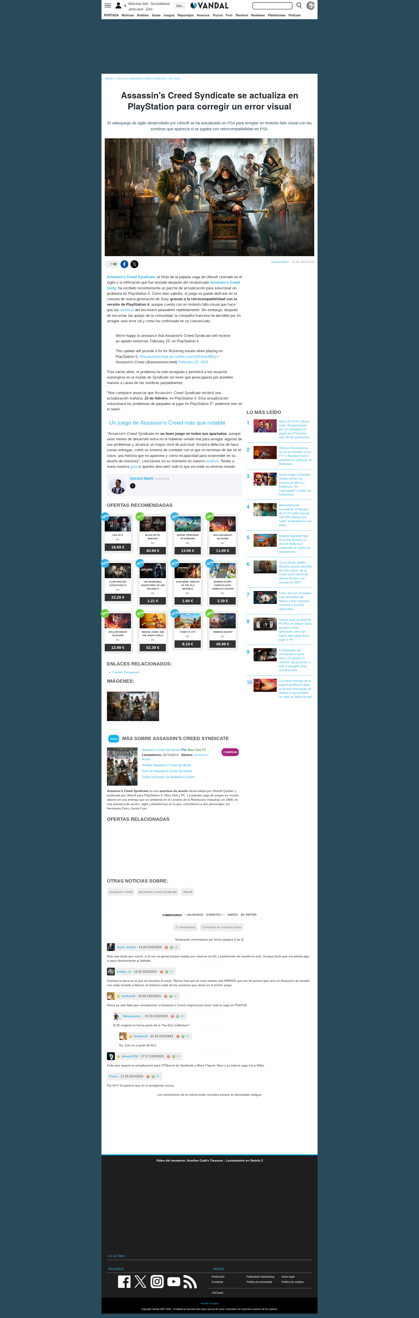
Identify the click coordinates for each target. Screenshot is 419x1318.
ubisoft (187, 888)
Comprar (230, 748)
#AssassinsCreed (153, 353)
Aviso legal (288, 1273)
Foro (229, 15)
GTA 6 (149, 8)
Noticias (128, 15)
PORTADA (111, 15)
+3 (170, 968)
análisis (212, 457)
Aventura (200, 751)
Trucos (218, 15)
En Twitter (249, 911)
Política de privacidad (259, 1278)
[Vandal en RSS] (190, 1277)
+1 (187, 1032)
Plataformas (277, 15)
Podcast (294, 15)
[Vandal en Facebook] (124, 1277)
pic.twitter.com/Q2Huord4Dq (192, 353)
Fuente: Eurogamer (125, 668)
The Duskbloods (160, 3)
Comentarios (172, 911)
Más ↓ (179, 5)
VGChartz (217, 1289)
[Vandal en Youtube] (174, 1277)
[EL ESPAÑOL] (310, 5)
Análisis (143, 15)
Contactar (217, 1278)
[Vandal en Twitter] (141, 1277)
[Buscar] (299, 5)
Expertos (213, 911)
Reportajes (186, 15)
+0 (175, 943)
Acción (146, 755)
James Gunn (135, 8)
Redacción (218, 1273)
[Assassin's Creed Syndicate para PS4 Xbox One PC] (122, 762)
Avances (203, 15)
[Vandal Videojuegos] (209, 5)
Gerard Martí (280, 262)
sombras (127, 310)
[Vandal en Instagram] (157, 1277)
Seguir (113, 735)
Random (242, 15)
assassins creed (120, 888)
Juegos (169, 15)
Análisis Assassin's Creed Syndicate (166, 761)
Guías (156, 15)
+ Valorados (194, 911)
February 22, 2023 (193, 358)
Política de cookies (293, 1278)
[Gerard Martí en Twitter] (132, 482)
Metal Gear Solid (138, 3)
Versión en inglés (209, 1299)
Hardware (258, 15)
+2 (174, 992)
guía (133, 463)
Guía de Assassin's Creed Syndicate (167, 767)
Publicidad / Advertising (260, 1273)
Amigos (233, 911)
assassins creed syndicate (158, 888)
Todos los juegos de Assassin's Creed (168, 773)
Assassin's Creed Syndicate (131, 277)
